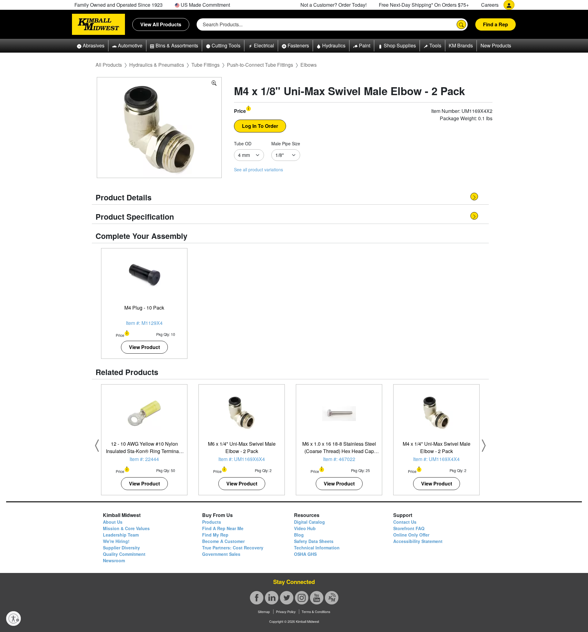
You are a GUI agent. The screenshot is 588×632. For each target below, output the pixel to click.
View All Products (160, 24)
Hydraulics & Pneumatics (156, 64)
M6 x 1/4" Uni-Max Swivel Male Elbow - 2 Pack (242, 447)
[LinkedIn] (271, 597)
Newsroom (114, 560)
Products (211, 522)
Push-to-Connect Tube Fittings (260, 64)
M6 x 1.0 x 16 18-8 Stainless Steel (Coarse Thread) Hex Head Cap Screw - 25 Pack (339, 451)
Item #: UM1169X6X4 (241, 459)
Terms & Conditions (316, 611)
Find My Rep (215, 535)
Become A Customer (223, 541)
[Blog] (331, 597)
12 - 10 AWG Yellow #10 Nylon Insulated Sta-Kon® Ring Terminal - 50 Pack (144, 451)
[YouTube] (316, 597)
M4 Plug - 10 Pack (144, 307)
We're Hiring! (116, 541)
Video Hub (305, 528)
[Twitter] (286, 597)
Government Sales (221, 554)
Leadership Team (121, 535)
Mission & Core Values (126, 528)
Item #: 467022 (339, 459)
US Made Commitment (204, 4)
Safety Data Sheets (314, 541)
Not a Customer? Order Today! (333, 4)
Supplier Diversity (121, 548)
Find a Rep (495, 24)
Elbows (308, 64)
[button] (90, 45)
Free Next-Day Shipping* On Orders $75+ (424, 4)
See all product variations (258, 169)
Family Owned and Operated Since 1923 (118, 4)
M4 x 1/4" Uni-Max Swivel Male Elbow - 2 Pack (436, 447)
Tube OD (242, 143)
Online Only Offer (411, 535)
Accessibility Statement (418, 541)
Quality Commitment (124, 554)
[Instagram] (301, 597)
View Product (144, 347)
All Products (109, 64)
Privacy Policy (286, 611)
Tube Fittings (205, 64)
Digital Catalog (309, 522)
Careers (490, 4)
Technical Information (317, 548)
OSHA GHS (305, 554)
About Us (113, 522)
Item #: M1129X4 (144, 322)
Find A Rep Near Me (222, 528)
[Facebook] (256, 597)
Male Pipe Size (285, 143)
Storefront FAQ (408, 528)
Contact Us (405, 522)
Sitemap (264, 611)
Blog (299, 535)
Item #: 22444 (144, 459)
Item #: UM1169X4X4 (436, 459)
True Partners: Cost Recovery (232, 548)
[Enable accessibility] (13, 618)
